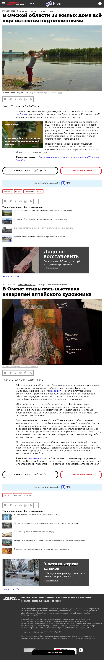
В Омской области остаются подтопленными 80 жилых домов (40, 219)
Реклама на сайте (29, 598)
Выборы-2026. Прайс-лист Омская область (74, 598)
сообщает (21, 114)
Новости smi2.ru (11, 276)
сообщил (56, 391)
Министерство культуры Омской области (20, 367)
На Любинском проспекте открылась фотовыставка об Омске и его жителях (46, 523)
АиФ (60, 93)
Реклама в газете (46, 598)
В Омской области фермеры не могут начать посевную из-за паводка (43, 228)
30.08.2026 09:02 (9, 285)
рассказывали (35, 458)
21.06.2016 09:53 (8, 11)
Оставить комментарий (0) (81, 171)
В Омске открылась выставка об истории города (34, 532)
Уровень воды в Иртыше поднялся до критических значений (39, 236)
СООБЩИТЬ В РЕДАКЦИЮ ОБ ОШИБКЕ (46, 601)
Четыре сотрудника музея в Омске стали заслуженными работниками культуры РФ (49, 540)
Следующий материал (53, 653)
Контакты (25, 601)
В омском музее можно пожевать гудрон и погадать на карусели (41, 549)
